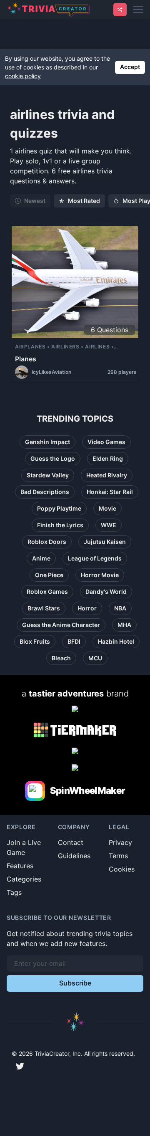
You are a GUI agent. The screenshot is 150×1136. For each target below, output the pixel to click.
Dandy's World (106, 591)
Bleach (61, 658)
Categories (24, 879)
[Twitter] (20, 1066)
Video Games (106, 441)
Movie (107, 508)
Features (20, 866)
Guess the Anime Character (61, 624)
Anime (41, 558)
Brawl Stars (44, 608)
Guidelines (74, 856)
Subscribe (75, 983)
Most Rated (84, 200)
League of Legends (95, 558)
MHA (124, 624)
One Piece (49, 574)
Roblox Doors (47, 541)
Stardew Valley (48, 475)
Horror (87, 608)
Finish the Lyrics (60, 524)
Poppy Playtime (59, 508)
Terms (118, 856)
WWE (108, 524)
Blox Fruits (35, 641)
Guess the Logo (52, 458)
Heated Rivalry (106, 475)
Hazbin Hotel (116, 641)
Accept (130, 66)
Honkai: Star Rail (110, 491)
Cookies (122, 869)
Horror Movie (100, 574)
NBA (120, 608)
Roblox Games (47, 591)
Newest (34, 200)
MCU (95, 658)
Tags (14, 892)
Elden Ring (107, 458)
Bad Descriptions (44, 491)
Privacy (120, 842)
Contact (70, 842)
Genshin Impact (47, 441)
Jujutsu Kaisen (105, 541)
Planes (25, 359)
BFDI (74, 641)
